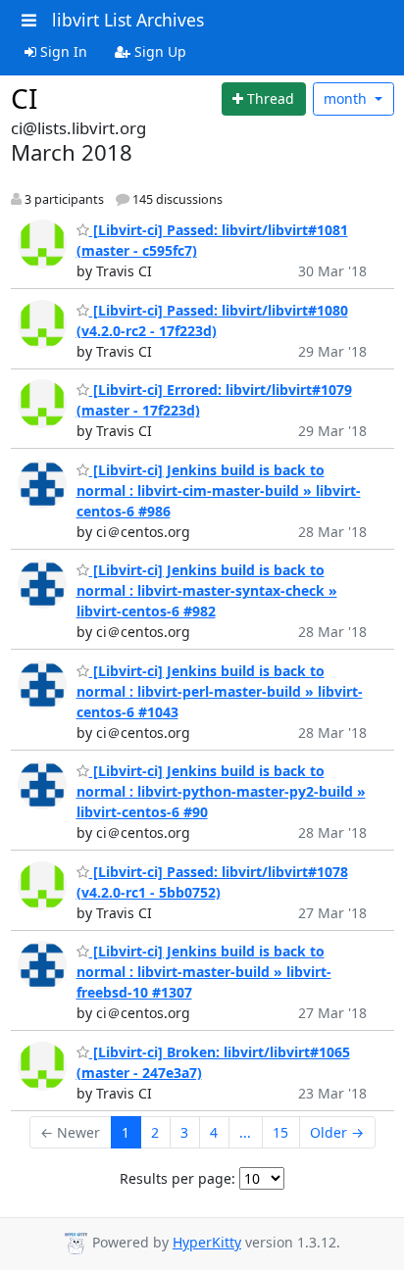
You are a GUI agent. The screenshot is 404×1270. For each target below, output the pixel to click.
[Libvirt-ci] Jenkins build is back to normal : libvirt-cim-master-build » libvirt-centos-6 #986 (218, 490)
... (245, 1132)
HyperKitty (207, 1242)
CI (24, 98)
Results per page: (177, 1178)
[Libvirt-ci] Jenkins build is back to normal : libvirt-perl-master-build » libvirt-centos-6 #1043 (219, 691)
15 (280, 1132)
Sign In (61, 51)
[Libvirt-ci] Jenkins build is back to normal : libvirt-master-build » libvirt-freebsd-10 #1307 (203, 971)
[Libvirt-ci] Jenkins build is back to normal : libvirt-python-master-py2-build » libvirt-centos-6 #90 (221, 791)
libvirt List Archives (128, 19)
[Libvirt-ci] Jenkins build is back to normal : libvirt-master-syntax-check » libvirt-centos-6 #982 (206, 590)
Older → (337, 1132)
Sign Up (158, 51)
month (347, 98)
